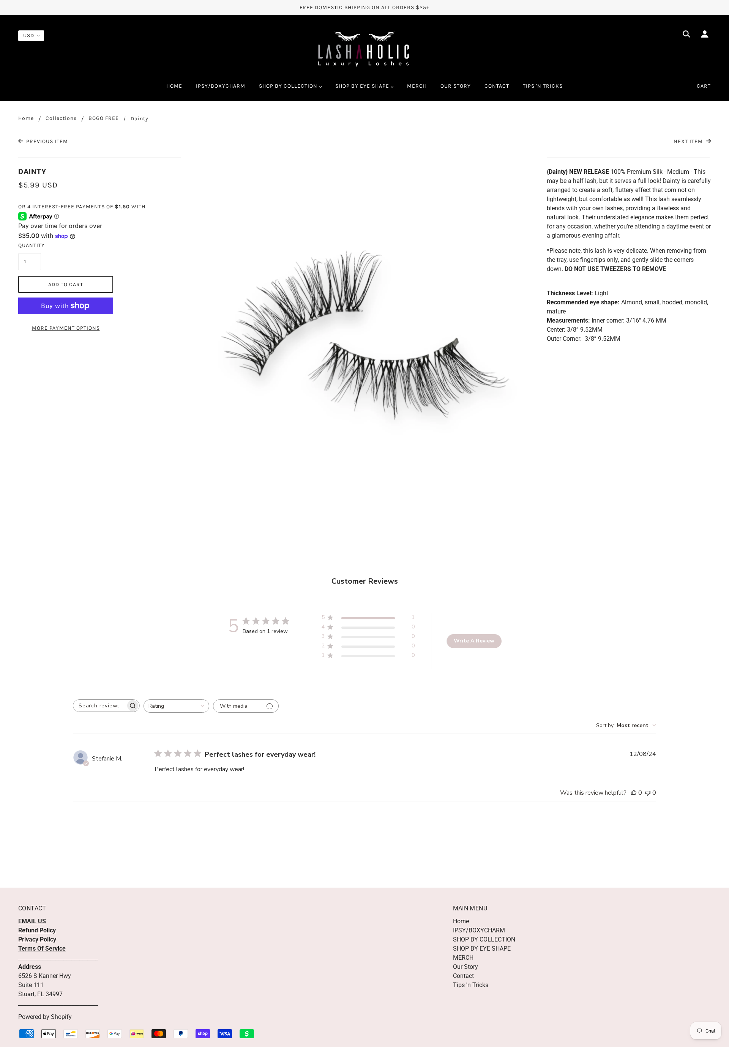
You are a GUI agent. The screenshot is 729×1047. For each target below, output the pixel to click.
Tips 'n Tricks (470, 985)
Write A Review (474, 640)
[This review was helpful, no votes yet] (633, 793)
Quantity (29, 245)
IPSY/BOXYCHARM (479, 930)
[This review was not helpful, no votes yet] (647, 793)
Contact (463, 975)
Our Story (465, 966)
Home (26, 118)
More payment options (66, 328)
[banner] (364, 48)
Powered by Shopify (45, 1016)
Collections (61, 118)
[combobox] (176, 706)
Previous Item (46, 141)
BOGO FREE (103, 118)
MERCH (463, 957)
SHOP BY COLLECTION (484, 939)
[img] (686, 35)
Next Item (689, 141)
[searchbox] (99, 706)
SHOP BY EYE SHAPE (482, 948)
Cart (704, 86)
